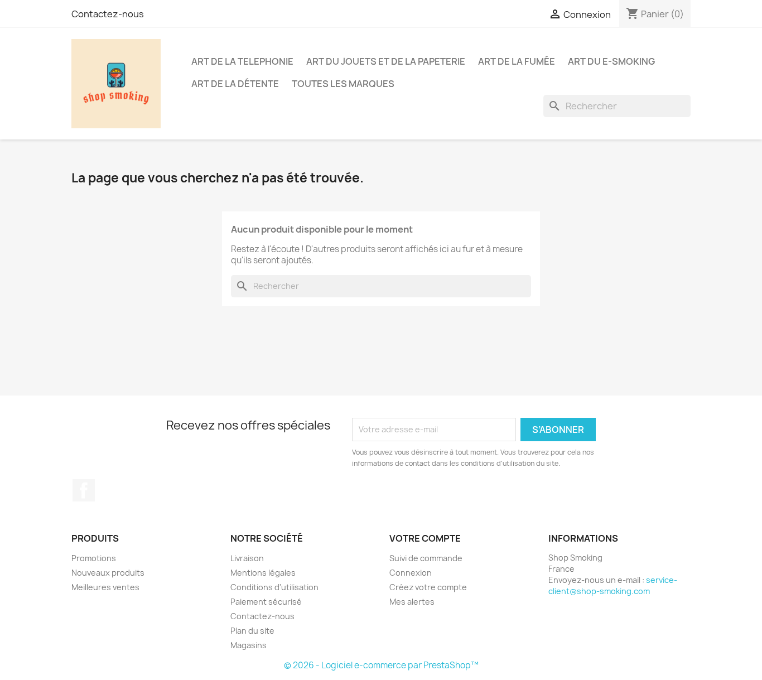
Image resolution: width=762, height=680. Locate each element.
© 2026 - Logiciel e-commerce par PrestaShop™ (381, 665)
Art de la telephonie (242, 61)
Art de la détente (235, 84)
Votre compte (425, 538)
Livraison (247, 558)
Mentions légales (263, 572)
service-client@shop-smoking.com (612, 585)
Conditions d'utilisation (274, 587)
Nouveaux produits (107, 572)
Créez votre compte (428, 587)
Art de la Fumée (516, 61)
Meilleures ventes (105, 587)
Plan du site (252, 630)
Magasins (248, 645)
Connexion (410, 572)
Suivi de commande (425, 558)
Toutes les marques (343, 84)
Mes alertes (412, 601)
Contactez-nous (107, 14)
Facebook (84, 490)
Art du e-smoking (611, 61)
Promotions (93, 558)
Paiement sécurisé (266, 601)
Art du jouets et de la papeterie (385, 61)
